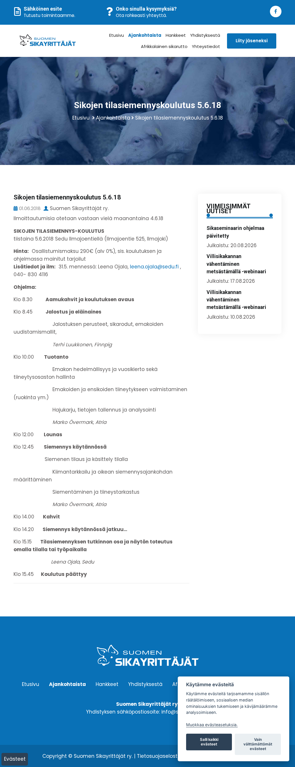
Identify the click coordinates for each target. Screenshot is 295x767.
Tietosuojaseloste (159, 756)
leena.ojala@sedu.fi (154, 266)
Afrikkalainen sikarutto (164, 46)
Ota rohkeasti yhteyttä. (141, 15)
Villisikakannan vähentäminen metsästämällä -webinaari (236, 263)
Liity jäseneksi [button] (252, 41)
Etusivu (116, 35)
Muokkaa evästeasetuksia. (212, 724)
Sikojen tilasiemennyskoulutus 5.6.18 (179, 117)
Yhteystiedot (206, 46)
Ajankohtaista (144, 35)
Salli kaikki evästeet (209, 741)
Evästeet (15, 759)
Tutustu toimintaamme (49, 15)
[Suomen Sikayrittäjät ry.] (48, 41)
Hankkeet (176, 35)
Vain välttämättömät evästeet (257, 744)
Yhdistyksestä (205, 35)
